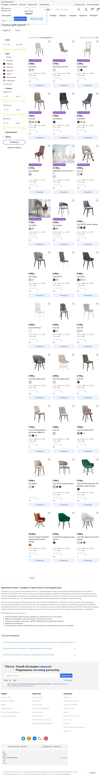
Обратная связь (6, 708)
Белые (32, 578)
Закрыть (92, 773)
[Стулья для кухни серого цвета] (13, 73)
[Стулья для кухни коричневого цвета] (17, 77)
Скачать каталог (69, 708)
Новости (66, 712)
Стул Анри (32, 67)
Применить (14, 142)
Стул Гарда (33, 276)
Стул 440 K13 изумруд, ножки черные (64, 538)
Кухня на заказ (6, 697)
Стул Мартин (57, 119)
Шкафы (53, 15)
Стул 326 (56, 328)
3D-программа (44, 4)
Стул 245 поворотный (85, 430)
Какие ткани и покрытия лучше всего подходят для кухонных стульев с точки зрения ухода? (38, 642)
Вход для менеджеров (8, 716)
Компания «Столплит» (71, 701)
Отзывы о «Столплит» (71, 705)
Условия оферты (38, 716)
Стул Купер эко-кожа (60, 67)
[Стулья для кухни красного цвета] (14, 70)
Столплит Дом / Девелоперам (42, 723)
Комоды (73, 15)
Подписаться (66, 675)
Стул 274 (80, 171)
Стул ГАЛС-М (57, 276)
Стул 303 (80, 328)
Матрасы (94, 15)
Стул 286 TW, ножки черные (87, 224)
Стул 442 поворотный (37, 379)
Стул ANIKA (81, 119)
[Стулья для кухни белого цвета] (13, 57)
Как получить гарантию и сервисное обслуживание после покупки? (29, 655)
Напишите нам (80, 4)
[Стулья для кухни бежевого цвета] (14, 60)
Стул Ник (32, 119)
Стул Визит (33, 483)
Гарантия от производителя (10, 712)
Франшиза (67, 731)
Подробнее (66, 774)
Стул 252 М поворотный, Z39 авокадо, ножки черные (87, 484)
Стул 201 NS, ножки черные (63, 483)
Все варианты (8, 84)
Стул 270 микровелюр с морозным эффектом (37, 431)
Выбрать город (36, 19)
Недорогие (6, 30)
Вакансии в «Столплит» (71, 716)
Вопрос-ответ (32, 4)
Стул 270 (80, 379)
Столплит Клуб (37, 697)
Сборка (3, 705)
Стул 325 (56, 430)
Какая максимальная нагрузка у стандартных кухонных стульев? (27, 648)
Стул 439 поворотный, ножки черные (88, 538)
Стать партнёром (93, 4)
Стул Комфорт (82, 67)
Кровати (83, 15)
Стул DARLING (34, 171)
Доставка (23, 4)
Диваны (62, 15)
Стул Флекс (81, 276)
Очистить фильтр (14, 148)
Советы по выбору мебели (41, 720)
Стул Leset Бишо (35, 328)
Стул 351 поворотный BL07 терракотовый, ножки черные (39, 539)
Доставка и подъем (7, 701)
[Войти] (86, 9)
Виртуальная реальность (40, 708)
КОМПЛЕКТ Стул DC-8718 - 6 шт (63, 172)
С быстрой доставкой (10, 15)
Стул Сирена (57, 225)
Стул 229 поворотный (61, 379)
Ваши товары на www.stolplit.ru (74, 727)
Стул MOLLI (33, 225)
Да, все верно (20, 19)
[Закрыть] (44, 9)
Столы (17, 30)
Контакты (67, 723)
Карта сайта (68, 720)
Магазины (13, 4)
